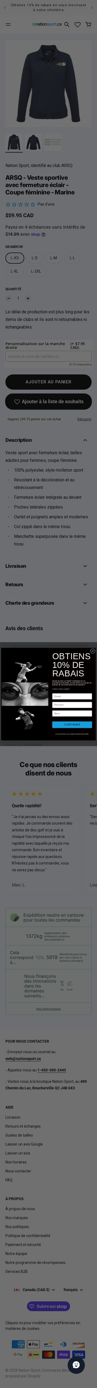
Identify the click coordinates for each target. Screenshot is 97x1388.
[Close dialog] (93, 651)
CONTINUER (72, 724)
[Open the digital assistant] (76, 1365)
